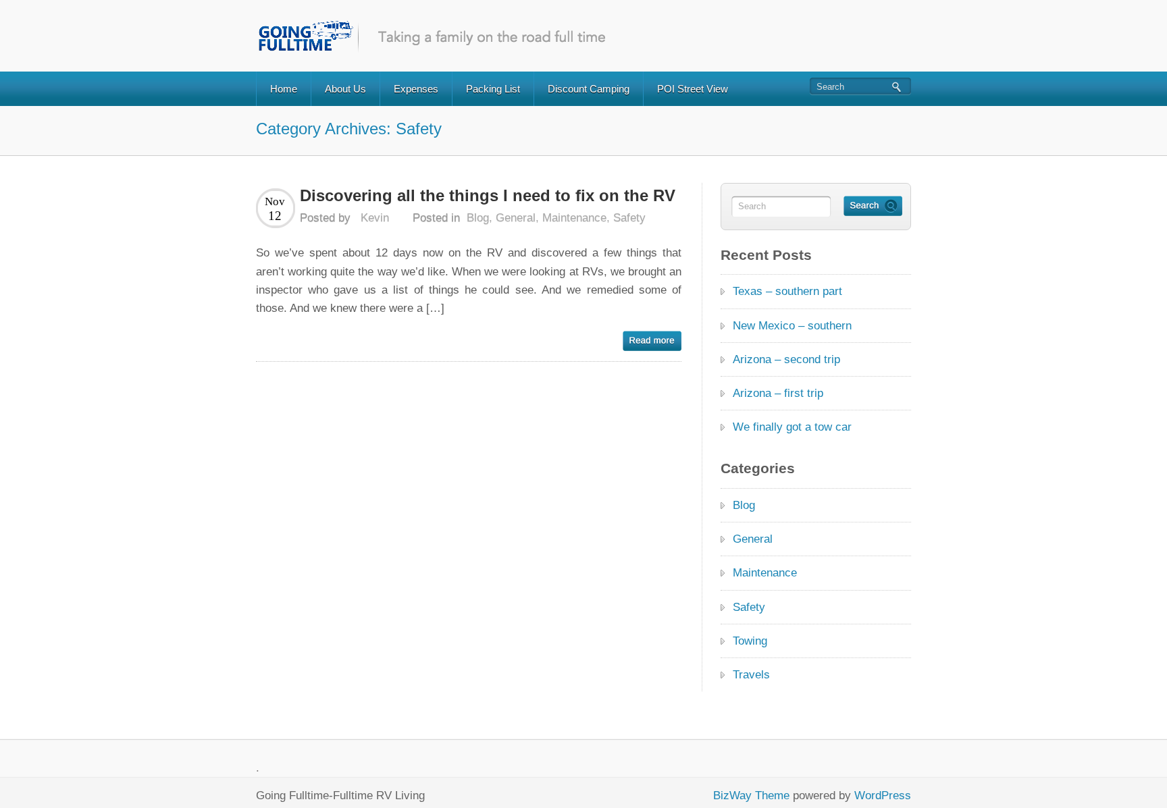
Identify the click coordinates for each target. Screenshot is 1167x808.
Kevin (375, 217)
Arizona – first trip (778, 393)
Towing (750, 641)
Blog (478, 217)
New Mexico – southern (792, 325)
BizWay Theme (751, 795)
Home (283, 89)
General (516, 217)
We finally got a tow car (792, 427)
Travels (751, 674)
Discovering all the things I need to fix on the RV (487, 195)
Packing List (493, 89)
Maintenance (574, 217)
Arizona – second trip (786, 359)
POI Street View (692, 89)
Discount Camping (588, 89)
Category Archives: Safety (349, 128)
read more (652, 341)
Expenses (416, 89)
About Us (345, 89)
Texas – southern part (787, 291)
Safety (629, 217)
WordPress (882, 795)
